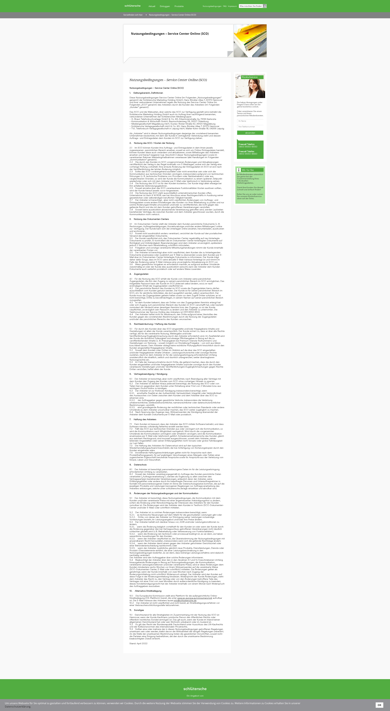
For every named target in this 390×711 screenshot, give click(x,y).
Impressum (232, 6)
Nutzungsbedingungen (212, 6)
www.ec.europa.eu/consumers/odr (194, 598)
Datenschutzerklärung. (18, 706)
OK (379, 705)
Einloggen (165, 6)
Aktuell (152, 6)
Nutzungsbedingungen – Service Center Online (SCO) (172, 15)
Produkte (179, 6)
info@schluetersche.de (185, 600)
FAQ (224, 6)
